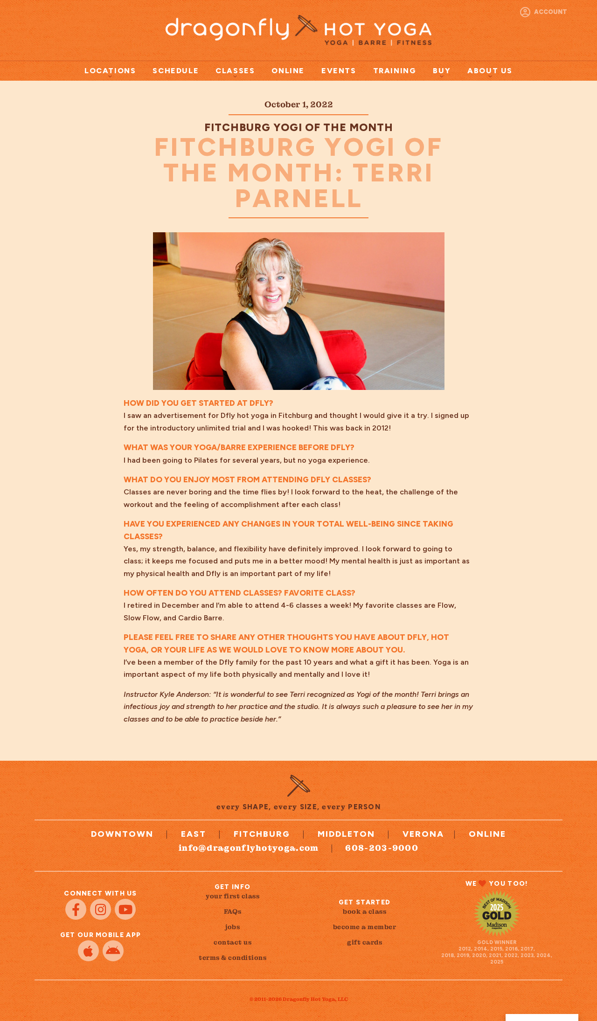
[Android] (113, 950)
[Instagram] (100, 909)
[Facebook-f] (75, 909)
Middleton (346, 834)
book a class (364, 911)
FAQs (233, 911)
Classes (235, 70)
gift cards (364, 942)
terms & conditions (232, 957)
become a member (364, 927)
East (193, 834)
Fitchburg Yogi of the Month (298, 127)
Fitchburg (262, 834)
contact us (232, 942)
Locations (110, 70)
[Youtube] (125, 909)
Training (395, 70)
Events (338, 70)
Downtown (122, 834)
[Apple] (88, 950)
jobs (232, 927)
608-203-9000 (381, 847)
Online (288, 70)
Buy (442, 70)
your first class (232, 896)
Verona (423, 834)
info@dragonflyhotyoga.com (249, 847)
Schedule (176, 70)
